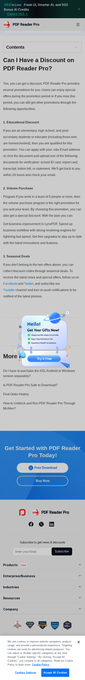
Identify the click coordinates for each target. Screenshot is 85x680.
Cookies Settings (25, 672)
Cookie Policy (40, 664)
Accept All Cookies (55, 672)
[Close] (78, 642)
